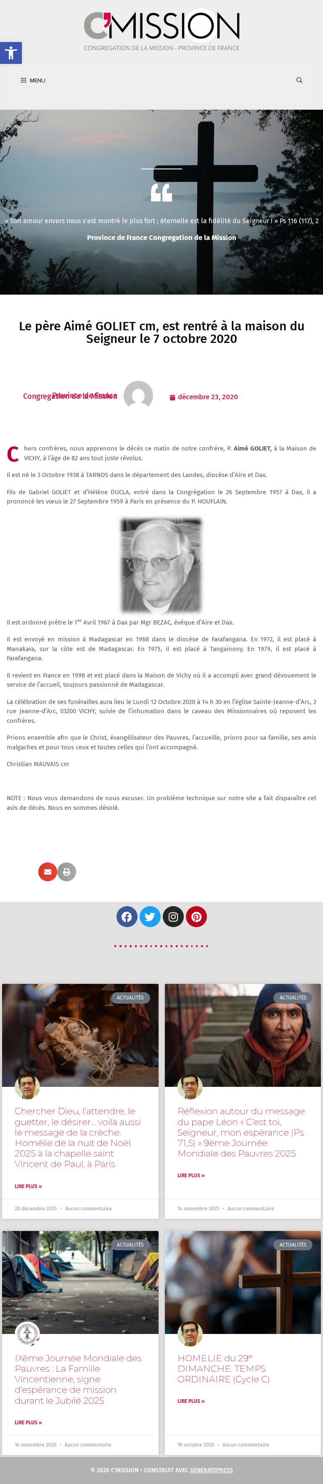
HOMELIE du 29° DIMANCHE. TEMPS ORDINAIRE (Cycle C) (223, 1368)
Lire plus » (28, 1186)
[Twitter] (150, 916)
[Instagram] (173, 916)
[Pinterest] (196, 916)
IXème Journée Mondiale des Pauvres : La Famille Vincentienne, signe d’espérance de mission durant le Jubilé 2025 (78, 1379)
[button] (11, 53)
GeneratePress (211, 1470)
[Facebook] (127, 916)
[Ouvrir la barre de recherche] (299, 80)
